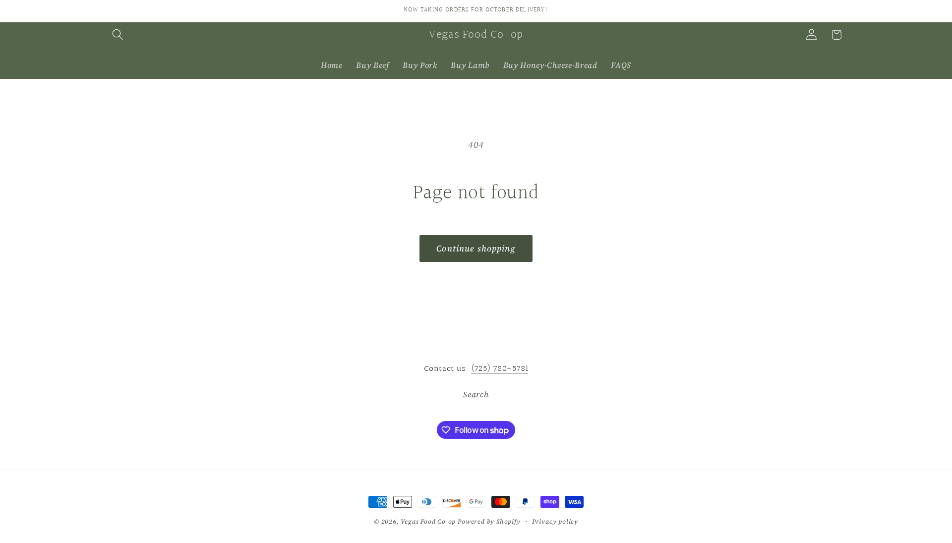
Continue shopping (476, 248)
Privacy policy (555, 521)
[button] (118, 35)
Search (475, 394)
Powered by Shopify (489, 521)
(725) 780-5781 (499, 369)
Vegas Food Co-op (428, 521)
